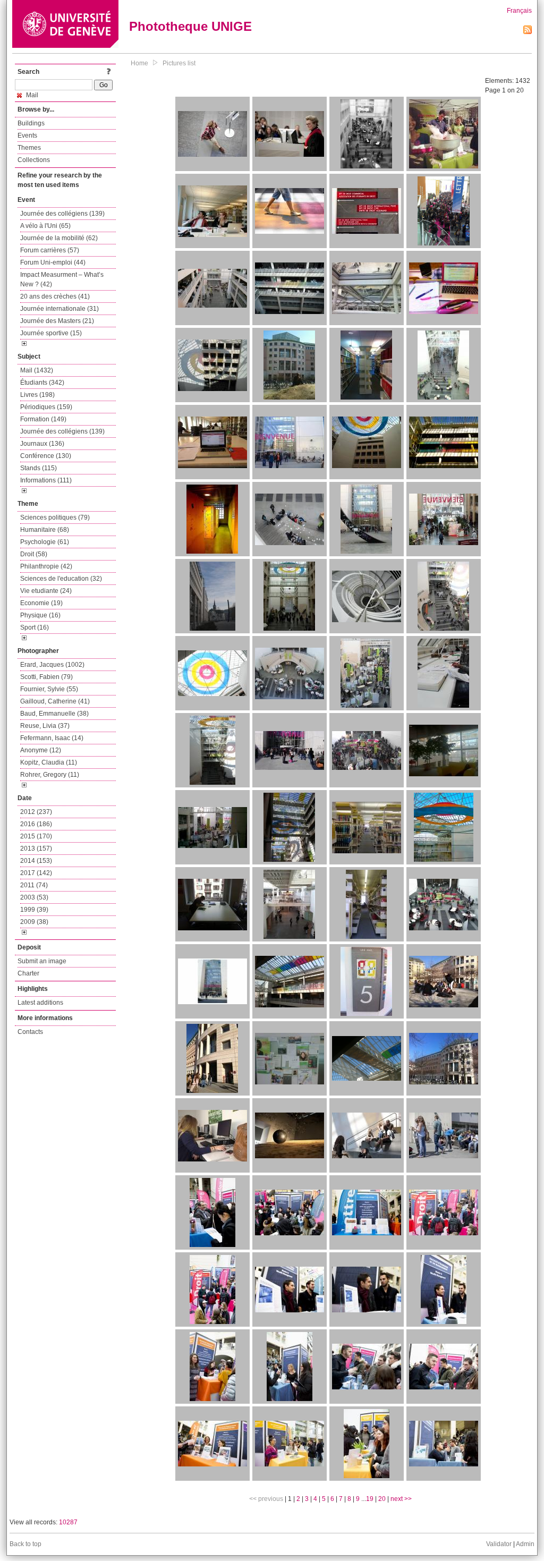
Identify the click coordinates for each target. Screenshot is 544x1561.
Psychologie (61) (44, 542)
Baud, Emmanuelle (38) (54, 713)
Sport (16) (34, 627)
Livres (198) (37, 394)
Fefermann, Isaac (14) (51, 738)
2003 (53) (34, 897)
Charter (28, 973)
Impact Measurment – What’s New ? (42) (62, 279)
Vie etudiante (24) (46, 591)
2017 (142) (36, 873)
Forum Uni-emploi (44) (53, 262)
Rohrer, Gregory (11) (49, 774)
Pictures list (179, 63)
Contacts (30, 1032)
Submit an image (42, 961)
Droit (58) (33, 554)
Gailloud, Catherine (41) (55, 701)
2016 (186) (36, 824)
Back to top (25, 1544)
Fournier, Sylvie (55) (49, 689)
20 (382, 1499)
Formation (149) (43, 419)
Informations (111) (46, 480)
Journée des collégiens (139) (62, 213)
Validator (499, 1544)
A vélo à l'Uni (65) (45, 226)
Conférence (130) (45, 456)
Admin (525, 1544)
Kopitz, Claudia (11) (48, 762)
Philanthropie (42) (46, 566)
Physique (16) (40, 615)
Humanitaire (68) (44, 529)
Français (519, 10)
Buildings (31, 123)
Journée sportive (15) (51, 333)
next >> (401, 1499)
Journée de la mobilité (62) (59, 238)
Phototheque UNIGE (190, 26)
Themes (29, 147)
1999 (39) (34, 909)
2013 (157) (36, 848)
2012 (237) (36, 812)
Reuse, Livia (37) (45, 725)
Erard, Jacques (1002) (52, 664)
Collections (34, 160)
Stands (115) (38, 468)
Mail (31, 95)
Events (27, 135)
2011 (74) (34, 885)
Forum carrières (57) (49, 250)
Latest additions (40, 1002)
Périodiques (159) (46, 407)
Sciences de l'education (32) (61, 578)
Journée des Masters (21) (57, 321)
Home (139, 63)
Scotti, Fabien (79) (46, 677)
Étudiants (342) (42, 382)
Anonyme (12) (40, 750)
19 (369, 1499)
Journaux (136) (42, 443)
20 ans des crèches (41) (55, 296)
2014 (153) (36, 860)
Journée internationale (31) (59, 308)
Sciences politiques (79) (55, 517)
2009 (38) (34, 922)
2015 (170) (36, 836)
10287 (68, 1522)
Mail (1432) (36, 370)
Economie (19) (41, 603)
